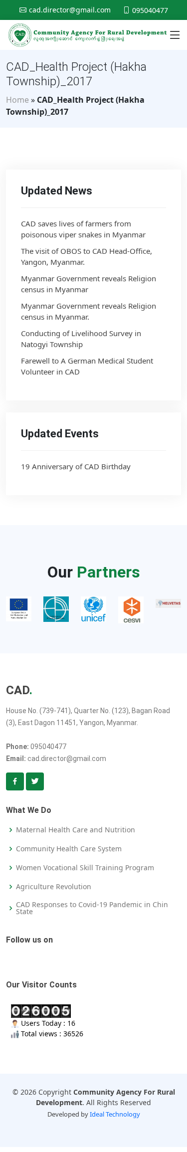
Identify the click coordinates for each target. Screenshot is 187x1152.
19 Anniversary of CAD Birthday (76, 466)
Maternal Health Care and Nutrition (75, 829)
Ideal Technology (115, 1114)
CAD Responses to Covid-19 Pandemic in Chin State (92, 908)
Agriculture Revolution (53, 886)
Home (17, 99)
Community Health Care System (69, 848)
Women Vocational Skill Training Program (85, 867)
